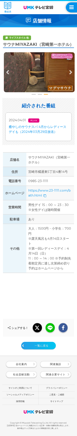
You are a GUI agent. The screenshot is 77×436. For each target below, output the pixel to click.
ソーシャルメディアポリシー (20, 394)
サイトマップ (56, 401)
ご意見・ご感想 (56, 394)
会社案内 (21, 364)
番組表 (7, 11)
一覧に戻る (42, 345)
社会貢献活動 (21, 374)
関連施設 (55, 364)
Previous (8, 72)
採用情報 (20, 401)
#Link (33, 120)
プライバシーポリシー (56, 388)
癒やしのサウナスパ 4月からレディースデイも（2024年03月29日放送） (37, 129)
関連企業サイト (55, 374)
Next (71, 72)
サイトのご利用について (20, 388)
